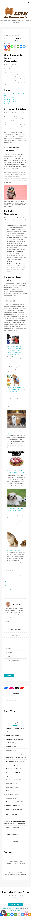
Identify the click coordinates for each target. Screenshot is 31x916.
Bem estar (8, 32)
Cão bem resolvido (11, 814)
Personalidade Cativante (10, 97)
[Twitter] (24, 46)
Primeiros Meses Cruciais (10, 101)
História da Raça (10, 783)
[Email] (18, 46)
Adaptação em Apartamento (14, 728)
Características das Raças (13, 754)
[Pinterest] (8, 46)
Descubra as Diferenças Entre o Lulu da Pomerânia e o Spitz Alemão (15, 431)
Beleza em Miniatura (9, 95)
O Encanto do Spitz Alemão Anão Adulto (15, 573)
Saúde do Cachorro (11, 805)
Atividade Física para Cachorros (15, 742)
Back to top (14, 904)
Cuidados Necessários (10, 99)
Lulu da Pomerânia (15, 892)
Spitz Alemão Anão (9, 594)
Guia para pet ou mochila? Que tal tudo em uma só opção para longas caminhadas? (16, 389)
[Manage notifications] (26, 912)
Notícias (8, 790)
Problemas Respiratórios (13, 801)
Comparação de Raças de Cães (14, 757)
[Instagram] (5, 49)
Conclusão (7, 103)
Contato (8, 818)
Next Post (15, 635)
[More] (8, 49)
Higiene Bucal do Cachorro (13, 776)
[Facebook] (5, 46)
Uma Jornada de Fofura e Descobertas (14, 93)
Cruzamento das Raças (12, 768)
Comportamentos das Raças (14, 761)
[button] (25, 3)
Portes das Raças (11, 798)
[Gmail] (14, 46)
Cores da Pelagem (11, 765)
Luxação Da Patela (11, 787)
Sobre (8, 831)
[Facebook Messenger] (21, 46)
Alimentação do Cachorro (13, 739)
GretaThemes (16, 910)
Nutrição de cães (11, 794)
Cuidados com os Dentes (13, 772)
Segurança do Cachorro (13, 809)
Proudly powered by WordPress (11, 908)
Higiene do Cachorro (12, 779)
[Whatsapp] (11, 46)
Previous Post (16, 629)
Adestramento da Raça (12, 731)
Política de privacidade (12, 827)
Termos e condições (12, 834)
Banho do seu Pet (11, 746)
